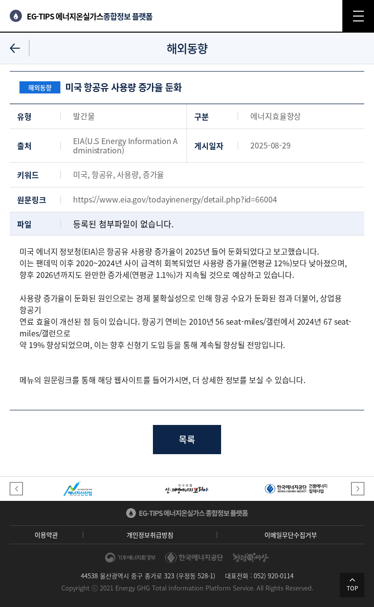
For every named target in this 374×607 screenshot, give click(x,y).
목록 (187, 439)
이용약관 (46, 535)
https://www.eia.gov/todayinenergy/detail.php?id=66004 (175, 199)
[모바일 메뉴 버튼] (358, 16)
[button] (16, 489)
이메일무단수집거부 (290, 535)
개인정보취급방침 (150, 535)
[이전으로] (15, 48)
